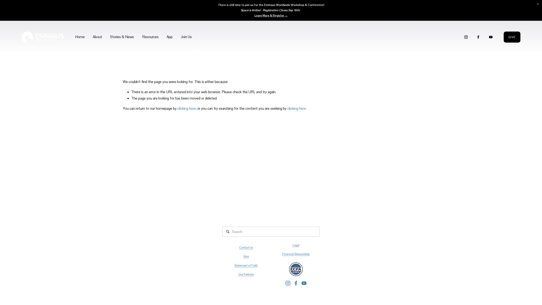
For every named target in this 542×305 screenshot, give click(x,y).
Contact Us (246, 247)
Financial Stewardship (296, 254)
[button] (538, 4)
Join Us (186, 37)
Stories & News (122, 37)
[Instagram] (466, 37)
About (97, 37)
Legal (296, 245)
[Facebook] (478, 37)
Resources (150, 37)
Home (80, 37)
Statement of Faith (246, 265)
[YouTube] (491, 37)
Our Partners (246, 274)
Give (512, 37)
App (170, 37)
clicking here (186, 108)
